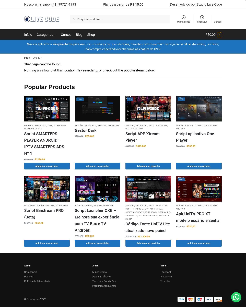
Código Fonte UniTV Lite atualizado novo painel (147, 227)
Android (28, 125)
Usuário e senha (33, 129)
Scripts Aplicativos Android (141, 212)
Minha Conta (99, 272)
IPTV (50, 125)
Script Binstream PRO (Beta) (44, 213)
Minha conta (183, 21)
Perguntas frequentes (104, 285)
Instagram (166, 276)
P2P (52, 205)
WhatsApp (113, 125)
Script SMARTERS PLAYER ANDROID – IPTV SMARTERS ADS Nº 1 (44, 143)
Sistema (102, 125)
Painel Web (90, 125)
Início (27, 57)
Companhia (30, 272)
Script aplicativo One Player (195, 137)
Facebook (166, 272)
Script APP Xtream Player (142, 137)
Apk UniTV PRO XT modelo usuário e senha (197, 217)
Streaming (60, 125)
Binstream (43, 205)
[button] (236, 297)
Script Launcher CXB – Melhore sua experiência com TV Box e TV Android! (97, 220)
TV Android (131, 216)
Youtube (165, 281)
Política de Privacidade (37, 281)
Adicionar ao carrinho (46, 166)
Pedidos (28, 276)
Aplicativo (40, 125)
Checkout (202, 21)
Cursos (217, 21)
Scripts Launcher (103, 205)
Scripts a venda (185, 125)
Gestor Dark (86, 130)
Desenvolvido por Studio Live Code (196, 4)
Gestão (79, 125)
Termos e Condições (104, 281)
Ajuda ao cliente (101, 276)
